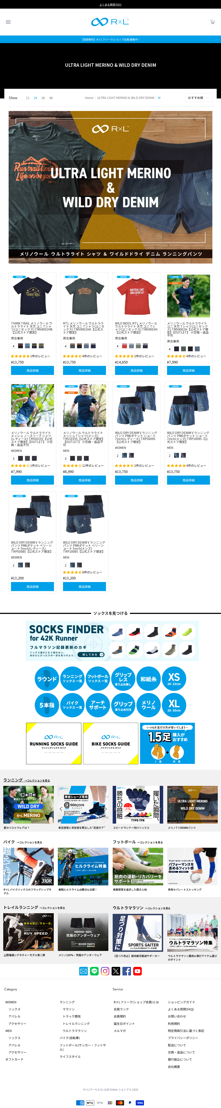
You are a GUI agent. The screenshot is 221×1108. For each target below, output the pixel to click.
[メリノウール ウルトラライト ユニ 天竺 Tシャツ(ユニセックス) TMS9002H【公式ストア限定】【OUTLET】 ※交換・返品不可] (188, 296)
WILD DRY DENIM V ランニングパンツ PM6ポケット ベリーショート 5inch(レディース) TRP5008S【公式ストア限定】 (32, 547)
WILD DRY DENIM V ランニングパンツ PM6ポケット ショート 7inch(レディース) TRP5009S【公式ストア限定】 (136, 437)
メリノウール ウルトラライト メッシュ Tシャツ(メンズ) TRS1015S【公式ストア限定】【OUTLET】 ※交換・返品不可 (84, 439)
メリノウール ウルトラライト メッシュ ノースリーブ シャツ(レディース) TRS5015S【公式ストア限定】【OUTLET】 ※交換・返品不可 (32, 439)
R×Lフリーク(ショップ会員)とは (136, 998)
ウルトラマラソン (73, 1027)
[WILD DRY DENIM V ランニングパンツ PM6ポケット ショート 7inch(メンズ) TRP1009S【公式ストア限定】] (188, 405)
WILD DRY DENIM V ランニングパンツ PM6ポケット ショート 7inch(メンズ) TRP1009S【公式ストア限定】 (188, 437)
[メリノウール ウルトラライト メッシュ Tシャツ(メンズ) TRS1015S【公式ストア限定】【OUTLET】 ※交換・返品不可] (84, 405)
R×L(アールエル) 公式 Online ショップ (106, 1086)
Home (89, 97)
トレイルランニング (75, 1020)
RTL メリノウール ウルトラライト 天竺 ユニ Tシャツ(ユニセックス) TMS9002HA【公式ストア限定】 (83, 327)
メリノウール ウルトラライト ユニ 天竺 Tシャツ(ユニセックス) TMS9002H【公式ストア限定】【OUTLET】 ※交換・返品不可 (188, 329)
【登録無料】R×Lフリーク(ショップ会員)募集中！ (110, 39)
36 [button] (43, 98)
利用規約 (174, 1020)
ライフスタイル (70, 1053)
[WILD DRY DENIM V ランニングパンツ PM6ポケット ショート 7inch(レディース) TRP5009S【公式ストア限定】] (136, 405)
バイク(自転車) (70, 1034)
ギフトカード (14, 1055)
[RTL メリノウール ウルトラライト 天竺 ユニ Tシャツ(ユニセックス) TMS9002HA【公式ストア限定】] (84, 296)
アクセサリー (15, 1020)
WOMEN (16, 450)
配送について (177, 1041)
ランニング (67, 998)
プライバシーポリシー (183, 1034)
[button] (8, 22)
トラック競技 (70, 1013)
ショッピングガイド (181, 998)
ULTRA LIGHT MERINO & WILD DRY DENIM (125, 97)
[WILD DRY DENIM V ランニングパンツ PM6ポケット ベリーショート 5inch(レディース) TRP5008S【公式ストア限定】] (32, 515)
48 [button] (51, 98)
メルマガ (120, 1027)
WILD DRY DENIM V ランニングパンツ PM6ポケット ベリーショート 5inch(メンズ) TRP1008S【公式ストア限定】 (84, 547)
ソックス (13, 1005)
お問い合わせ (177, 1013)
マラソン (67, 1005)
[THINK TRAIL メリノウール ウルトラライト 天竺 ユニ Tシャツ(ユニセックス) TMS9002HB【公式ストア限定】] (32, 296)
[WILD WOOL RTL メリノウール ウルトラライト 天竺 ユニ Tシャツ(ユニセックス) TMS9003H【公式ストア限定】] (136, 296)
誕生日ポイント (124, 1020)
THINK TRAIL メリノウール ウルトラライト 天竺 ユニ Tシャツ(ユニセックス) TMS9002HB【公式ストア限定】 (31, 327)
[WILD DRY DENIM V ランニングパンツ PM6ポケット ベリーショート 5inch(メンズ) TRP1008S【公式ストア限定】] (84, 515)
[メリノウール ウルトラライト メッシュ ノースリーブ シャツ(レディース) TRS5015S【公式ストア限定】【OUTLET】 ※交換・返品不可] (32, 405)
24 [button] (35, 98)
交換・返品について (181, 1048)
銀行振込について (180, 1055)
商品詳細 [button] (33, 370)
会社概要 (174, 1063)
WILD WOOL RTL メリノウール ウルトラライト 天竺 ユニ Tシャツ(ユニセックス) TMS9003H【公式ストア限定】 (136, 327)
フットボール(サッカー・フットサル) (83, 1043)
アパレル (13, 1013)
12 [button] (27, 98)
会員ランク (121, 1005)
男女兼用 (17, 338)
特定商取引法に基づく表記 (186, 1027)
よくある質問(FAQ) (110, 4)
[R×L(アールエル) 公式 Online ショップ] (110, 22)
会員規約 (120, 1013)
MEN (66, 450)
